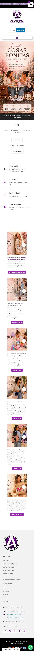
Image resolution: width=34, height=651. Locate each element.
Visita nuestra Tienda (17, 146)
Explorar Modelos (16, 514)
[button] (30, 647)
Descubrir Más (17, 370)
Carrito (5, 598)
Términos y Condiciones (10, 564)
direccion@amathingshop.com (15, 618)
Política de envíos (8, 573)
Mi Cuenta (6, 591)
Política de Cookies (8, 570)
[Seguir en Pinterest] (19, 631)
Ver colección (17, 468)
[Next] (24, 245)
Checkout (5, 601)
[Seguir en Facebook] (5, 631)
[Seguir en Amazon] (24, 631)
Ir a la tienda (17, 418)
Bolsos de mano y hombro (17, 272)
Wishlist (5, 594)
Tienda (5, 588)
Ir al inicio (17, 140)
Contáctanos (17, 151)
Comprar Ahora (17, 322)
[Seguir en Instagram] (10, 631)
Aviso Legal (6, 560)
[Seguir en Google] (14, 631)
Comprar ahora (17, 117)
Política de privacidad (9, 567)
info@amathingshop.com (14, 614)
